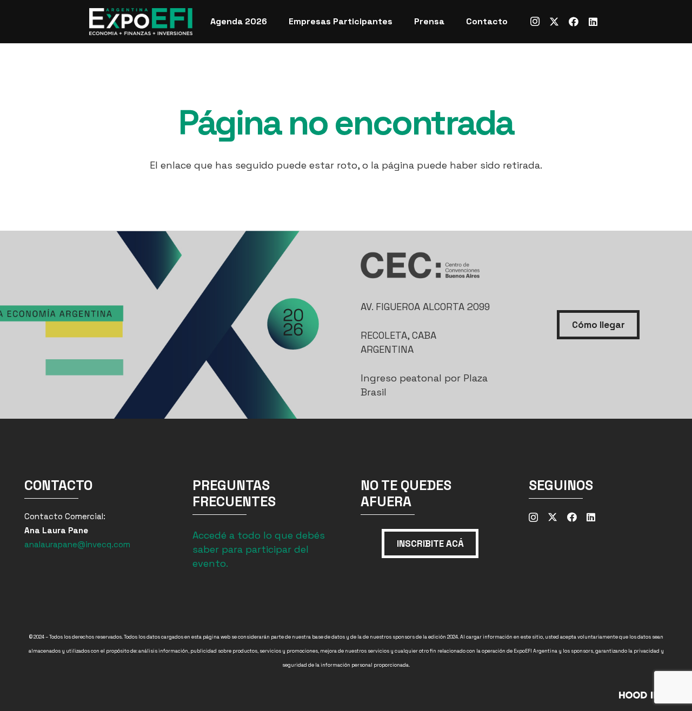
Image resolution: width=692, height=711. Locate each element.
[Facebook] (573, 21)
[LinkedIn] (593, 21)
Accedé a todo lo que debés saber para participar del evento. (258, 549)
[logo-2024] (141, 21)
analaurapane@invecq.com (77, 544)
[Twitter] (554, 21)
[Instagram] (534, 21)
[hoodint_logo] (570, 699)
